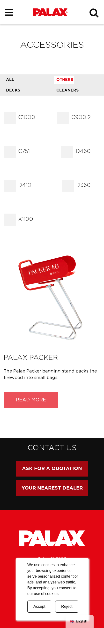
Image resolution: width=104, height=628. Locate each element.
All (10, 80)
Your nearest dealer (52, 488)
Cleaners (67, 90)
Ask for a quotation (52, 468)
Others (64, 80)
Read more (31, 400)
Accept (39, 606)
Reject (66, 606)
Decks (13, 90)
